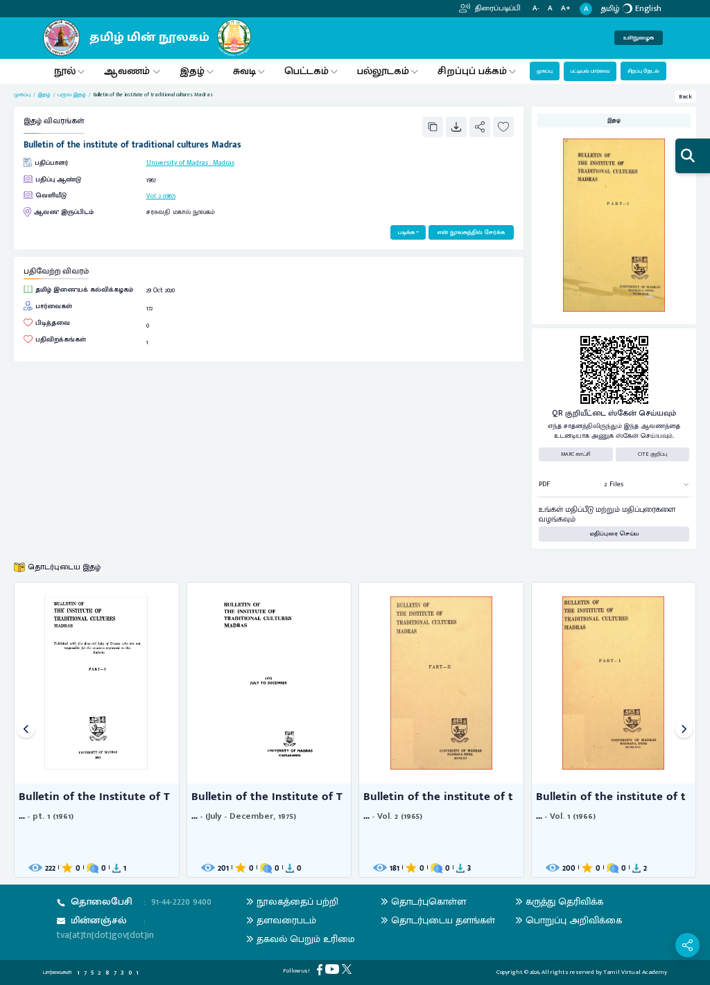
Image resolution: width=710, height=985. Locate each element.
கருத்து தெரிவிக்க (564, 901)
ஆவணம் (128, 71)
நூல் (65, 71)
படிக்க (406, 232)
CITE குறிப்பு (652, 454)
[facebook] (321, 969)
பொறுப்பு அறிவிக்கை (574, 920)
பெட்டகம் (306, 71)
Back (685, 96)
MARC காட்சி (576, 454)
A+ (566, 9)
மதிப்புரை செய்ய (614, 534)
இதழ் (192, 71)
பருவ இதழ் (72, 95)
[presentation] (26, 730)
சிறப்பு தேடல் (643, 71)
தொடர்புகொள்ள (428, 901)
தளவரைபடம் (286, 920)
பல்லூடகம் (383, 71)
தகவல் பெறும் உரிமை (306, 939)
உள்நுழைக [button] (638, 38)
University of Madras (177, 162)
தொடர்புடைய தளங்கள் (443, 920)
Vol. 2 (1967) (160, 196)
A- (535, 9)
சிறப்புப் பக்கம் (472, 71)
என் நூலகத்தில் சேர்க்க (471, 232)
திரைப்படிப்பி (497, 8)
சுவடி (244, 71)
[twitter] (348, 969)
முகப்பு (545, 71)
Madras (223, 162)
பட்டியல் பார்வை (590, 71)
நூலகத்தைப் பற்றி (297, 901)
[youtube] (333, 969)
